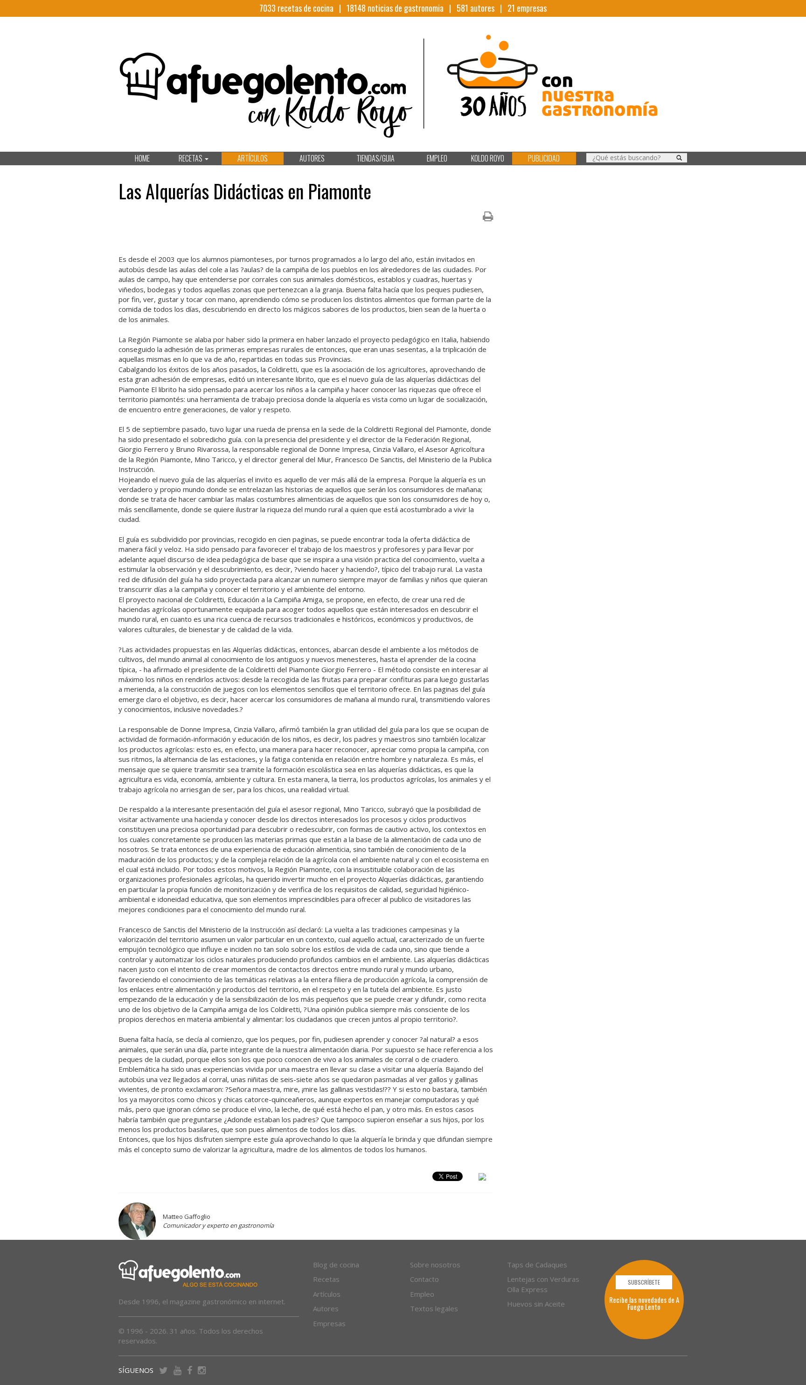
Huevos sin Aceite (536, 1303)
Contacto (424, 1279)
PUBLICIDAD (544, 158)
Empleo (422, 1294)
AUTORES (312, 158)
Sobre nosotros (435, 1264)
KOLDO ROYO (487, 158)
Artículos (326, 1294)
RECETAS (191, 158)
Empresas (329, 1323)
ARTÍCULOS (252, 158)
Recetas (326, 1279)
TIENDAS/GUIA (375, 158)
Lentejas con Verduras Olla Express (543, 1284)
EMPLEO (437, 158)
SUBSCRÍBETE (644, 1282)
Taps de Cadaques (537, 1264)
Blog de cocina (336, 1264)
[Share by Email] (482, 1178)
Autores (326, 1308)
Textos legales (434, 1308)
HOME (142, 158)
